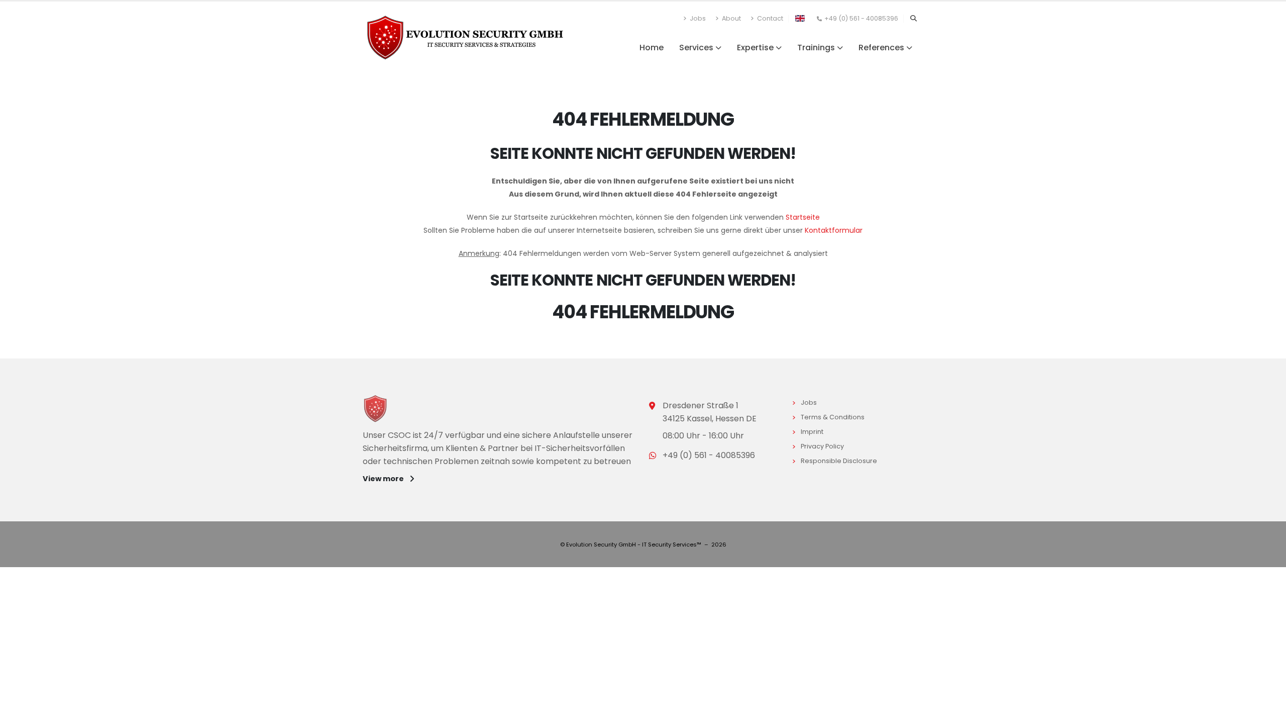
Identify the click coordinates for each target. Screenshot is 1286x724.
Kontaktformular (834, 230)
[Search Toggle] (913, 18)
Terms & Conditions (834, 417)
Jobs (697, 18)
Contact (769, 18)
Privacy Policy (824, 446)
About (730, 18)
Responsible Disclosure (840, 461)
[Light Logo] (379, 410)
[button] (800, 17)
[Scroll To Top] (1268, 712)
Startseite (803, 217)
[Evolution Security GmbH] (465, 37)
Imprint (813, 431)
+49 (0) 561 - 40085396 (861, 18)
